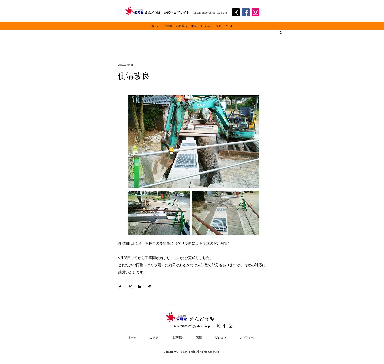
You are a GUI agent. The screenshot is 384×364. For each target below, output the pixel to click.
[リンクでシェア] (149, 286)
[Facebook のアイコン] (224, 325)
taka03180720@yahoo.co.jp (192, 326)
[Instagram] (255, 12)
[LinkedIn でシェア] (139, 286)
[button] (281, 32)
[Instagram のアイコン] (230, 325)
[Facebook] (246, 12)
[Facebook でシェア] (120, 286)
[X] (236, 12)
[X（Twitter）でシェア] (130, 286)
